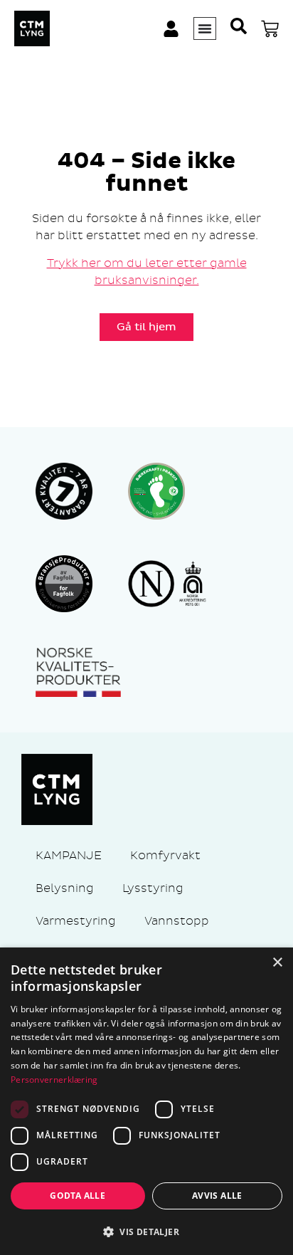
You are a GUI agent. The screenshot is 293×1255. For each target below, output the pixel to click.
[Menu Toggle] (204, 28)
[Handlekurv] (270, 29)
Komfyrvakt (165, 855)
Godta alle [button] (77, 1196)
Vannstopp (176, 921)
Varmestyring (76, 921)
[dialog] (146, 1101)
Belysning (65, 888)
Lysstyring (152, 888)
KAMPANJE (69, 855)
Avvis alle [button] (217, 1196)
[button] (146, 1231)
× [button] (277, 962)
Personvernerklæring (54, 1079)
